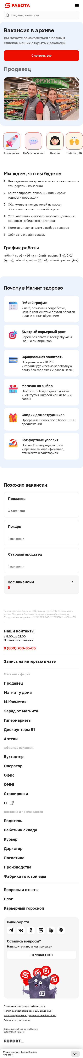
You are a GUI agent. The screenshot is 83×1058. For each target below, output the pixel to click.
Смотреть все (41, 55)
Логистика (14, 858)
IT (5, 803)
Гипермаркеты (17, 720)
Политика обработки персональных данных (27, 1011)
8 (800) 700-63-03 (20, 648)
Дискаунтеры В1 (19, 729)
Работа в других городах (17, 1020)
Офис (9, 775)
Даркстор (13, 848)
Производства (17, 867)
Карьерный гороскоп (24, 908)
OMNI (9, 784)
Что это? (8, 1054)
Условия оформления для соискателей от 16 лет (30, 1015)
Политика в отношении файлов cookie (25, 1006)
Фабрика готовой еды (25, 876)
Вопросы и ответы (21, 889)
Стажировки (16, 793)
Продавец (13, 683)
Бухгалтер (14, 756)
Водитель (13, 820)
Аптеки (11, 739)
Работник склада (20, 830)
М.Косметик (15, 701)
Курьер (10, 839)
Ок (75, 1053)
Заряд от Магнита (21, 711)
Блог (8, 899)
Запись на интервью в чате (30, 661)
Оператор (13, 766)
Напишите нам (41, 955)
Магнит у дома (18, 692)
